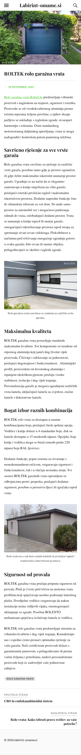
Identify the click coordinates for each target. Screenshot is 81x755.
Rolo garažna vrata (20, 678)
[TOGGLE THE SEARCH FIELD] (75, 5)
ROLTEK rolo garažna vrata (34, 73)
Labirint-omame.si (40, 5)
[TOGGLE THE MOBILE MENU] (6, 5)
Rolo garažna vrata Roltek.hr (23, 97)
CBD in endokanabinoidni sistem (28, 701)
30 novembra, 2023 (21, 86)
